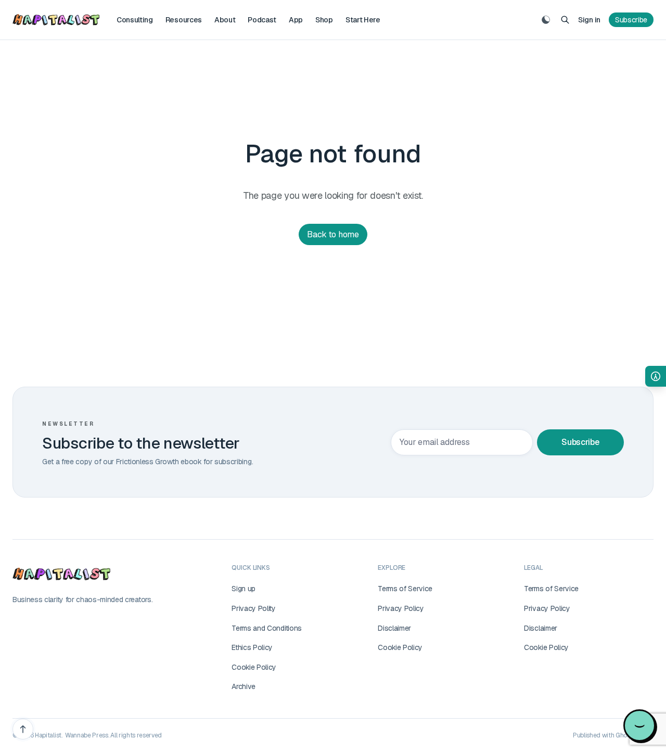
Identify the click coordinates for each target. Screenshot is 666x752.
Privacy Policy (401, 608)
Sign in (589, 19)
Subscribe (631, 19)
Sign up (243, 588)
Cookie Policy (254, 667)
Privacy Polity (254, 608)
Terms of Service (405, 588)
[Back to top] (22, 729)
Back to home (332, 234)
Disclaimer (394, 628)
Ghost (624, 735)
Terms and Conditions (267, 628)
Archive (243, 686)
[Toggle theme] (546, 19)
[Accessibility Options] (655, 376)
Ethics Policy (252, 647)
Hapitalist (48, 735)
